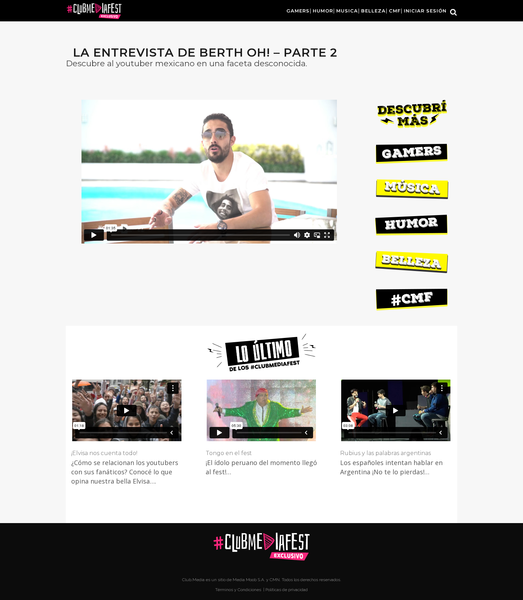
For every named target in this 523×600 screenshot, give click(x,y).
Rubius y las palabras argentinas (385, 453)
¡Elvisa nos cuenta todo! (104, 453)
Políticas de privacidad (286, 589)
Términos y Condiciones (238, 589)
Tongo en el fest (229, 453)
